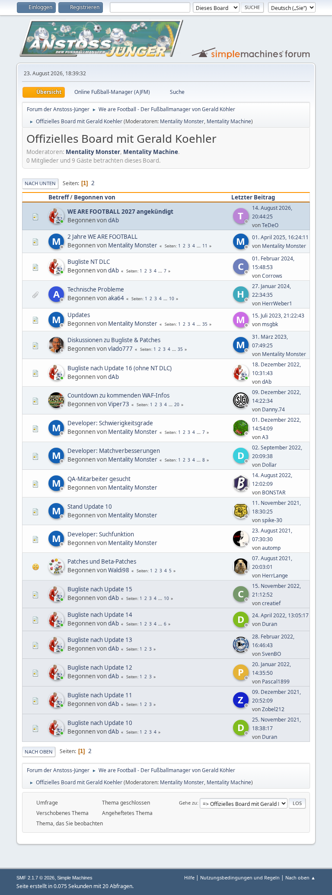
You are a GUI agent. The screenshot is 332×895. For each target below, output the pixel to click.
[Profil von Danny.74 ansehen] (241, 405)
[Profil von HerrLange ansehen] (241, 571)
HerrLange (275, 575)
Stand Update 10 (89, 506)
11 (205, 246)
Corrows (272, 275)
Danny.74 (273, 409)
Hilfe (189, 877)
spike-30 (272, 520)
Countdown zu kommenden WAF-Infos (118, 395)
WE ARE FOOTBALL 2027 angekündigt (120, 211)
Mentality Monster (182, 121)
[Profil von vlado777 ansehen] (57, 350)
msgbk (270, 324)
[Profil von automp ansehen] (241, 544)
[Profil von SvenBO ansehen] (241, 650)
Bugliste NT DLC (88, 262)
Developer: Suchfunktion (100, 534)
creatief (271, 603)
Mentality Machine (229, 121)
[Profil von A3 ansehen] (241, 433)
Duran (269, 624)
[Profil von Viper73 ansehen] (57, 405)
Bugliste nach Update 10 (99, 723)
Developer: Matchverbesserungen (113, 451)
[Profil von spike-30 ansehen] (241, 516)
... (199, 246)
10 (171, 298)
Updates (78, 315)
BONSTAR (273, 492)
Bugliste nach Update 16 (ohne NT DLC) (119, 368)
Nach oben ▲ (300, 877)
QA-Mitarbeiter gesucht (99, 479)
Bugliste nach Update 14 (99, 615)
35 (205, 324)
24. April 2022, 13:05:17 (280, 615)
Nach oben (39, 751)
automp (271, 548)
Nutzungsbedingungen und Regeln (240, 877)
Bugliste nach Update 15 (99, 589)
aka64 (116, 298)
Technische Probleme (95, 289)
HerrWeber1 (277, 303)
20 (176, 404)
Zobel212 (273, 709)
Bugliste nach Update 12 (99, 667)
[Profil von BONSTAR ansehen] (241, 488)
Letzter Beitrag (253, 197)
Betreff (58, 197)
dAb (113, 220)
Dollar (269, 464)
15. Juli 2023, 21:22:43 (278, 315)
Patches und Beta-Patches (101, 561)
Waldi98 (118, 570)
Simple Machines (75, 877)
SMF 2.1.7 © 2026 (35, 877)
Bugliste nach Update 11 (99, 695)
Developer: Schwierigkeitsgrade (110, 423)
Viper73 (118, 404)
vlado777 (120, 349)
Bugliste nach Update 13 (99, 640)
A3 (265, 437)
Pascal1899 (276, 681)
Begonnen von (94, 197)
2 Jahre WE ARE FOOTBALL (102, 237)
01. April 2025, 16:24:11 (280, 237)
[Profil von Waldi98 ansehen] (57, 571)
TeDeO (270, 225)
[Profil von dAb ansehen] (57, 221)
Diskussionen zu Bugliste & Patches (113, 340)
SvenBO (271, 654)
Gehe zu (188, 802)
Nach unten (40, 183)
